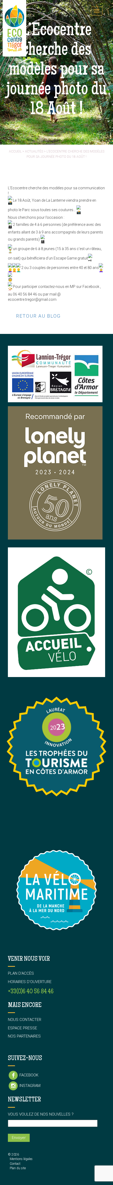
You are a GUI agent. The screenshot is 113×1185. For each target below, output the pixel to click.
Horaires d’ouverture (30, 981)
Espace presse (22, 1028)
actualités (34, 151)
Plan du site (18, 1168)
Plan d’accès (21, 973)
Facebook (28, 1075)
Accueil (15, 151)
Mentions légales (21, 1159)
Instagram (29, 1085)
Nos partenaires (24, 1036)
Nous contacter (24, 1019)
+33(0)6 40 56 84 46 (31, 992)
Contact (15, 1164)
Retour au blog (38, 316)
